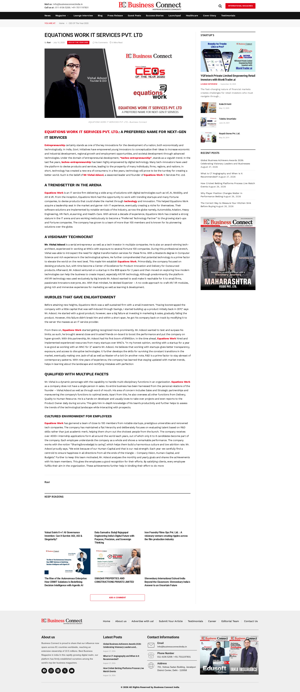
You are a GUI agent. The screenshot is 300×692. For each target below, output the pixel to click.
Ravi (49, 42)
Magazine (60, 15)
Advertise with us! (143, 621)
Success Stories (154, 15)
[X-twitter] (65, 671)
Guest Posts (134, 15)
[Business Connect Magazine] (150, 6)
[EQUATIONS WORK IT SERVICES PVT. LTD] (114, 117)
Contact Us (251, 621)
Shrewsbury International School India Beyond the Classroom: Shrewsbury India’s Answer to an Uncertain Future (167, 582)
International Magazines (240, 6)
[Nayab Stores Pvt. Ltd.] (208, 137)
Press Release (115, 15)
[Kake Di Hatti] (208, 107)
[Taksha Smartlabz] (208, 122)
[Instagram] (51, 671)
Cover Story (209, 15)
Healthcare (192, 15)
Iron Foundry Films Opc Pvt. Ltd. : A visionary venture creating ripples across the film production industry (166, 536)
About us (120, 621)
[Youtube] (72, 671)
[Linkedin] (58, 671)
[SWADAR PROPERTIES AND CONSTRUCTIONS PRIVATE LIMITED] (117, 561)
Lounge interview (83, 15)
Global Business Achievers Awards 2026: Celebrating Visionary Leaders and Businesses (122, 646)
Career (212, 621)
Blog (100, 15)
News (47, 15)
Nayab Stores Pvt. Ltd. (229, 133)
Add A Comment (117, 597)
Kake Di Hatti (225, 104)
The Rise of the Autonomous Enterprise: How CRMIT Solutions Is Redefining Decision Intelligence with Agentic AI (66, 582)
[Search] (220, 5)
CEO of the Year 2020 (78, 42)
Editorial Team (230, 621)
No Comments (101, 42)
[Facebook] (44, 671)
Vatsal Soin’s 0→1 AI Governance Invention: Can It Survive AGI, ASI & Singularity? (63, 536)
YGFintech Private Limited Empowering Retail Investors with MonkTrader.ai (228, 77)
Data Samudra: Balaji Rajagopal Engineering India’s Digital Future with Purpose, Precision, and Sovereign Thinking (114, 537)
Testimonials (228, 15)
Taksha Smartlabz (227, 119)
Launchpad (174, 15)
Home (106, 621)
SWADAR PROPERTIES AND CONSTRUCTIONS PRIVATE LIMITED (114, 580)
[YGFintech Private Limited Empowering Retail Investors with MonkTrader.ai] (228, 56)
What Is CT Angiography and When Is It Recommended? (121, 657)
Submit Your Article (171, 621)
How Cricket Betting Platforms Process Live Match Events (123, 670)
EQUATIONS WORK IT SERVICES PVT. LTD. (82, 132)
